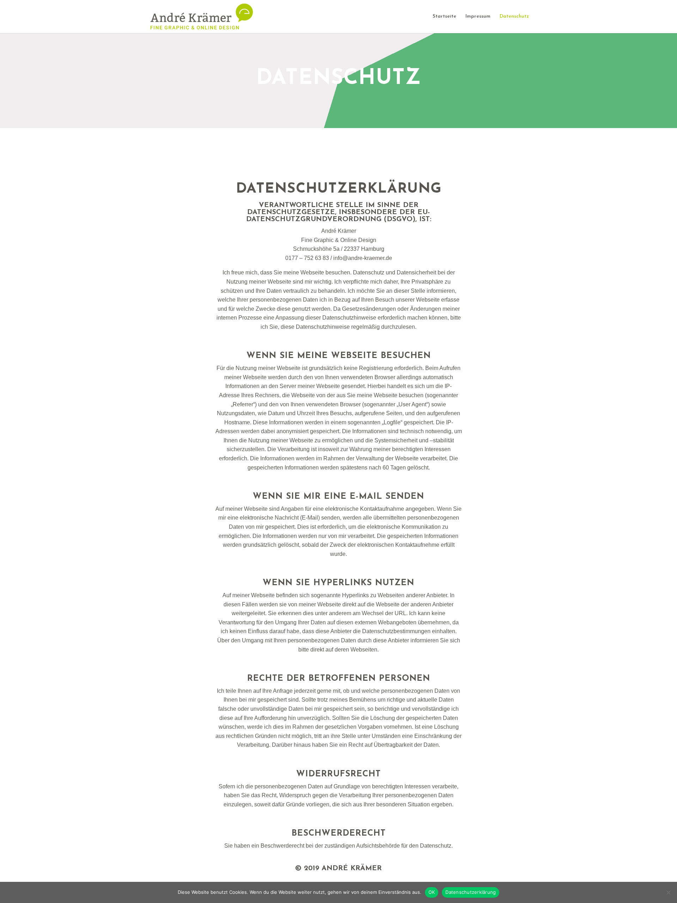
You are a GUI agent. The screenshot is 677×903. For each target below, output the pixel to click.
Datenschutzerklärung (470, 892)
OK (431, 892)
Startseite (444, 16)
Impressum (477, 16)
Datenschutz (514, 16)
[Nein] (668, 892)
